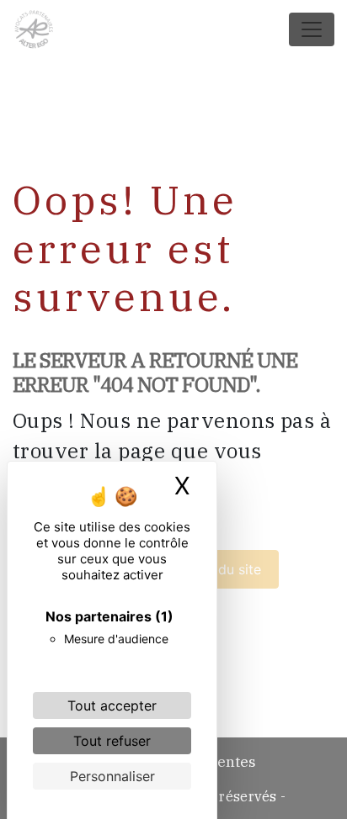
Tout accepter (112, 705)
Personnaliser (112, 776)
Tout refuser (112, 740)
